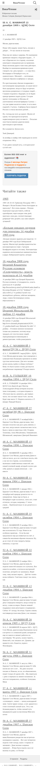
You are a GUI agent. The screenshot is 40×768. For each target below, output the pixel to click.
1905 (5, 198)
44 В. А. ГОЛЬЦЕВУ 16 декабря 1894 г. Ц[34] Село (19, 377)
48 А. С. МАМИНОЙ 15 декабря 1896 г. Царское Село (18, 445)
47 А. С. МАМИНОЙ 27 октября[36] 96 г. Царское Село (19, 411)
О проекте (14, 759)
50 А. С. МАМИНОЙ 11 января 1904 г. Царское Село (17, 481)
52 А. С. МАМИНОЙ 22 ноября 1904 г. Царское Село (17, 553)
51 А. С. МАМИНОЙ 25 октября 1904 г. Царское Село (18, 517)
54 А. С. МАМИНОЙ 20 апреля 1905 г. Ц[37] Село (19, 621)
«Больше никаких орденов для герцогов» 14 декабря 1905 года (19, 231)
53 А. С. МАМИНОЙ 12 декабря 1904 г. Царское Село (18, 589)
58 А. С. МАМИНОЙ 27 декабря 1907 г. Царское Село (18, 724)
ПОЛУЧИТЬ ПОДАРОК (16, 176)
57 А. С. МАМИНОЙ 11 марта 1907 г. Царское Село (20, 689)
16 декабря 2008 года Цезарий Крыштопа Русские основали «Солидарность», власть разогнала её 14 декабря (18, 268)
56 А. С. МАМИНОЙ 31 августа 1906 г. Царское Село (17, 655)
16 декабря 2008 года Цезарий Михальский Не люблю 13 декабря (18, 310)
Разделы (23, 759)
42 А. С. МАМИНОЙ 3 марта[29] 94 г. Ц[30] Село (19, 347)
